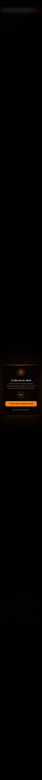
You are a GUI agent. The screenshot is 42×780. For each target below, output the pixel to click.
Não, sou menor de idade (21, 410)
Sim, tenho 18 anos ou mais (22, 404)
